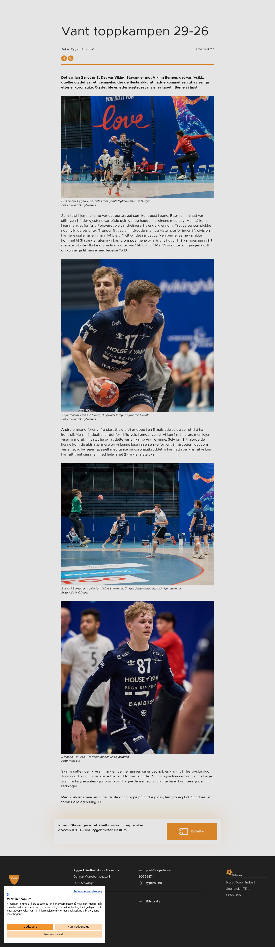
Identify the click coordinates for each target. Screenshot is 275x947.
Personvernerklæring (87, 891)
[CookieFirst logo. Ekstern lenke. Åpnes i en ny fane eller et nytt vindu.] (8, 894)
